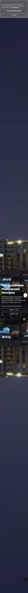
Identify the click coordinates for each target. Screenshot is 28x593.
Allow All (14, 15)
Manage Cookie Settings (14, 10)
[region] (14, 9)
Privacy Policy (15, 7)
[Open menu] (25, 295)
